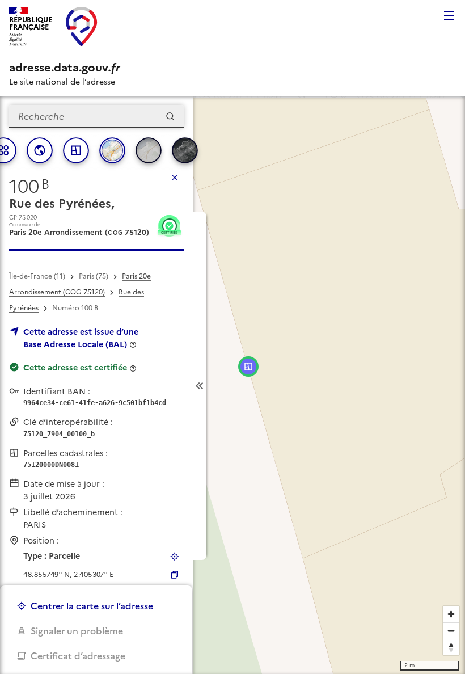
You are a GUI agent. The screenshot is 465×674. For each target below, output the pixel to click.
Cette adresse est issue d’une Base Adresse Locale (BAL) (80, 338)
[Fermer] (175, 177)
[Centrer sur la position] (175, 556)
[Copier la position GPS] (175, 575)
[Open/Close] (199, 386)
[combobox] (96, 116)
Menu (449, 16)
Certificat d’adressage (78, 656)
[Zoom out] (451, 630)
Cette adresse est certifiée (75, 367)
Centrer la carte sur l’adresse (92, 606)
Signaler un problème (77, 631)
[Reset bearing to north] (451, 647)
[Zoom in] (451, 614)
